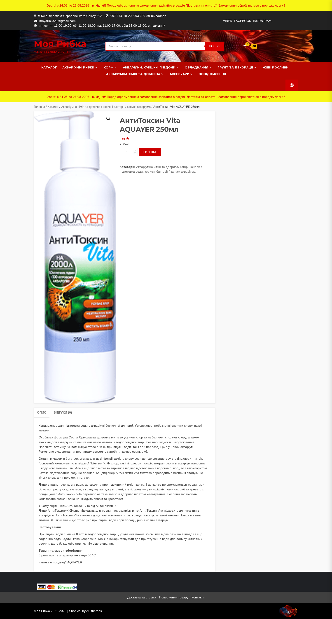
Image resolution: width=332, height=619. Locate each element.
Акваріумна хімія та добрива (133, 74)
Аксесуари (179, 74)
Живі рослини (275, 67)
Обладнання (196, 67)
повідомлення (212, 74)
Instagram (262, 21)
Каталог (49, 67)
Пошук (214, 46)
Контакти (198, 597)
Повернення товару (173, 597)
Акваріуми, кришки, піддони (149, 67)
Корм (108, 67)
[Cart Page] (244, 46)
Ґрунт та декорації (235, 67)
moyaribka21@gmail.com (57, 21)
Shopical (75, 611)
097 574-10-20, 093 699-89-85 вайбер (138, 16)
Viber (227, 21)
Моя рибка (60, 43)
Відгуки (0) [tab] (63, 412)
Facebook (242, 21)
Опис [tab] (41, 412)
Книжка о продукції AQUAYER (60, 562)
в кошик (151, 152)
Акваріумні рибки (78, 67)
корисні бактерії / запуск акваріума (127, 106)
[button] (108, 119)
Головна (39, 106)
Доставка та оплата (141, 597)
